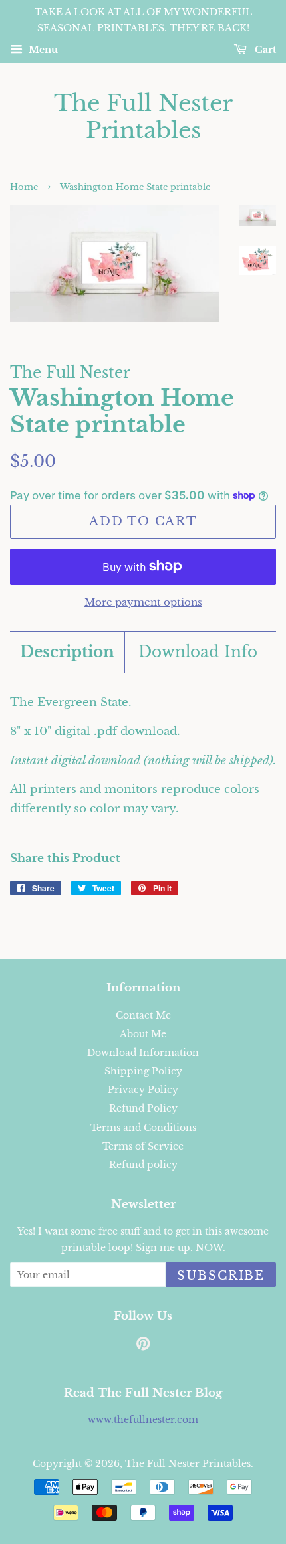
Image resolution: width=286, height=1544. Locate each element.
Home (24, 187)
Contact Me (143, 1015)
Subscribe (221, 1275)
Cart (264, 50)
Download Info (197, 652)
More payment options (143, 602)
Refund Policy (143, 1108)
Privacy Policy (143, 1090)
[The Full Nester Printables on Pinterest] (143, 1346)
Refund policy (143, 1165)
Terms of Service (143, 1146)
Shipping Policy (143, 1071)
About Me (143, 1034)
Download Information (143, 1053)
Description (67, 652)
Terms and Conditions (143, 1128)
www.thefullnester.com (143, 1420)
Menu (42, 50)
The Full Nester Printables (143, 117)
